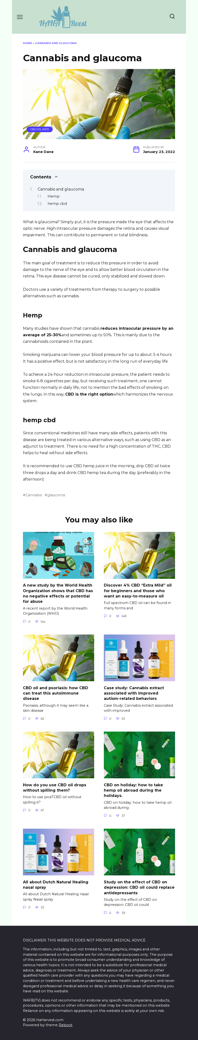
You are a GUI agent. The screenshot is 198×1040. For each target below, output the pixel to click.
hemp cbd (57, 203)
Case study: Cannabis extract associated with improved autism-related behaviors (134, 693)
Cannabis (34, 495)
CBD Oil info (39, 129)
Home (27, 43)
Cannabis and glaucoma (61, 189)
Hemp (54, 196)
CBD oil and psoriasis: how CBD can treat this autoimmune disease (55, 693)
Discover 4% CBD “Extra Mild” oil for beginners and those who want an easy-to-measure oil (138, 590)
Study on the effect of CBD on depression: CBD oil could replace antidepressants (139, 887)
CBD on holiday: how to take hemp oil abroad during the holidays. (133, 790)
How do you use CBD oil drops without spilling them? (54, 787)
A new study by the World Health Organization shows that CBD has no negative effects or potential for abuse (58, 593)
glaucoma (56, 495)
